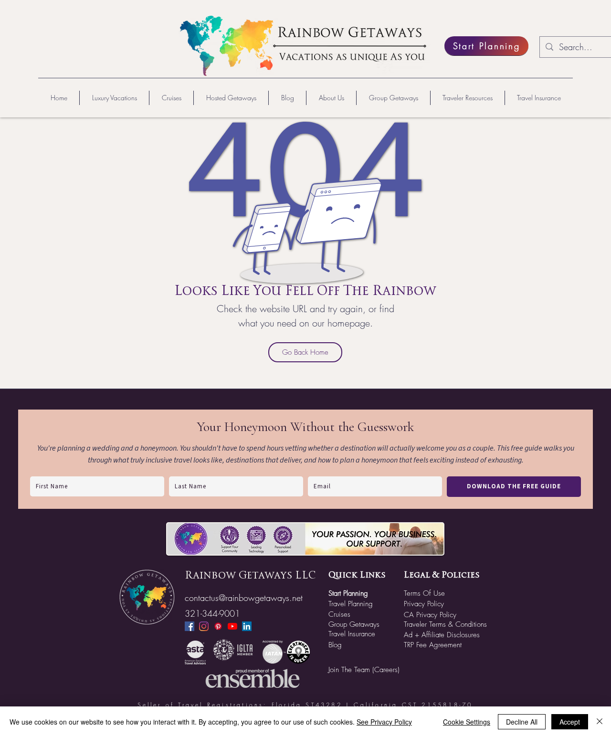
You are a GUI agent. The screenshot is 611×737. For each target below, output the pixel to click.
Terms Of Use (424, 593)
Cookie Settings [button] (466, 721)
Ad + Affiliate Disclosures (442, 635)
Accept (569, 721)
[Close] (599, 721)
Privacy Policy (424, 604)
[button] (114, 98)
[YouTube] (232, 626)
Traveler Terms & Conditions (445, 624)
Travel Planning (350, 604)
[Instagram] (204, 626)
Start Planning (348, 593)
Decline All (521, 721)
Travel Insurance (351, 634)
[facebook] (189, 626)
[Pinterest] (218, 626)
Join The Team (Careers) (364, 669)
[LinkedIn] (247, 626)
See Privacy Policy (384, 721)
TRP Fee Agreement (433, 645)
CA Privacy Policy (430, 615)
